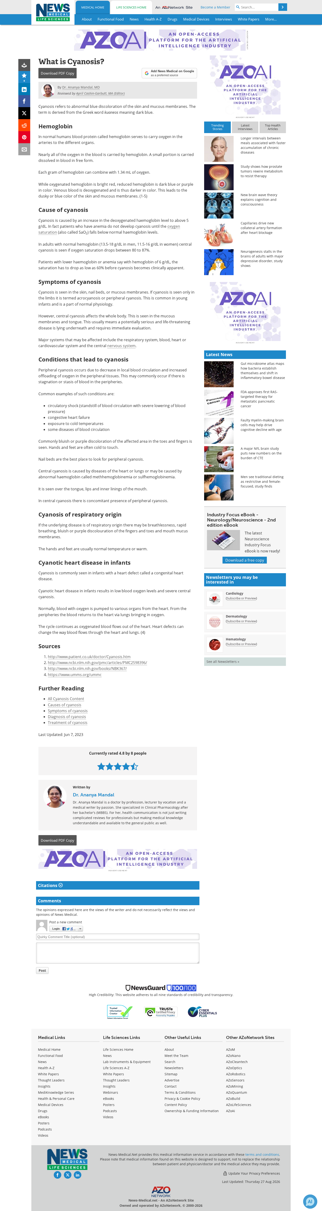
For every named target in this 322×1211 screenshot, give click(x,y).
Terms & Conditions (180, 1092)
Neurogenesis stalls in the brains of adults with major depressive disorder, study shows (262, 258)
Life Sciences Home (131, 7)
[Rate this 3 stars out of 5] (118, 766)
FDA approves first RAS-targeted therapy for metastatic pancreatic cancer (259, 399)
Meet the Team (176, 1055)
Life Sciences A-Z (116, 1068)
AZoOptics (234, 1068)
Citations (48, 885)
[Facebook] (24, 101)
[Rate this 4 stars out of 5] (126, 766)
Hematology (236, 639)
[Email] (24, 149)
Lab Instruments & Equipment (127, 1062)
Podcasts (45, 1129)
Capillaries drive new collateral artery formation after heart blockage (261, 228)
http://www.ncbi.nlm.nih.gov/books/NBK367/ (87, 668)
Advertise (172, 1080)
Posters (44, 1123)
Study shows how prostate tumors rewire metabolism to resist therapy (262, 171)
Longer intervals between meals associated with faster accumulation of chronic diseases (263, 145)
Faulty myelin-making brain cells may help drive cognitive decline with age (262, 425)
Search (170, 1062)
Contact (171, 1086)
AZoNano (233, 1055)
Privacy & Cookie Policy (182, 1098)
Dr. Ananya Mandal (93, 795)
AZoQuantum (236, 1092)
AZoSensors (235, 1080)
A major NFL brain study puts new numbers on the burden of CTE (261, 453)
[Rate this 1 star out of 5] (101, 766)
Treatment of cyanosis (67, 722)
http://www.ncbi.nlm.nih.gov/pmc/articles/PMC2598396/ (97, 662)
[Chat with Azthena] (310, 1201)
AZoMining (234, 1086)
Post (42, 970)
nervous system (121, 345)
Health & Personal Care (56, 1098)
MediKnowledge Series (56, 1092)
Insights (44, 1086)
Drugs (42, 1111)
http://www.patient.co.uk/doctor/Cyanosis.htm (89, 656)
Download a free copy (244, 560)
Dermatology (236, 616)
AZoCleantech (237, 1062)
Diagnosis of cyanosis (67, 716)
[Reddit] (24, 125)
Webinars (110, 1092)
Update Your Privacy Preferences (253, 1173)
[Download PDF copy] (24, 65)
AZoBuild (233, 1098)
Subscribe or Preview (241, 598)
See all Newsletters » (222, 661)
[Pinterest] (24, 137)
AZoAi (230, 1111)
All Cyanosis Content (66, 698)
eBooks (43, 1117)
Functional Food (50, 1055)
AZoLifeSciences (238, 1104)
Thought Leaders (51, 1080)
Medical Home (92, 7)
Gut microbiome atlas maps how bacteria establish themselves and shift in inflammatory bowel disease (263, 370)
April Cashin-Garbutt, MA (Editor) (100, 93)
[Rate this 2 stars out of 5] (109, 766)
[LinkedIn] (24, 89)
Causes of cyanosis (64, 704)
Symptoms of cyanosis (68, 710)
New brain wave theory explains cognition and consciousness (259, 199)
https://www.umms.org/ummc (75, 674)
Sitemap (171, 1074)
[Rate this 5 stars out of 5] (134, 766)
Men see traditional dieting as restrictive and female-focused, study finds (262, 481)
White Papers (48, 1074)
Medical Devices (50, 1104)
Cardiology (234, 593)
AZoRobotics (235, 1074)
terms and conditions (262, 1154)
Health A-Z (46, 1068)
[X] (24, 113)
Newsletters (174, 1068)
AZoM (230, 1049)
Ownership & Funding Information (192, 1111)
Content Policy (176, 1104)
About (169, 1049)
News (42, 1062)
